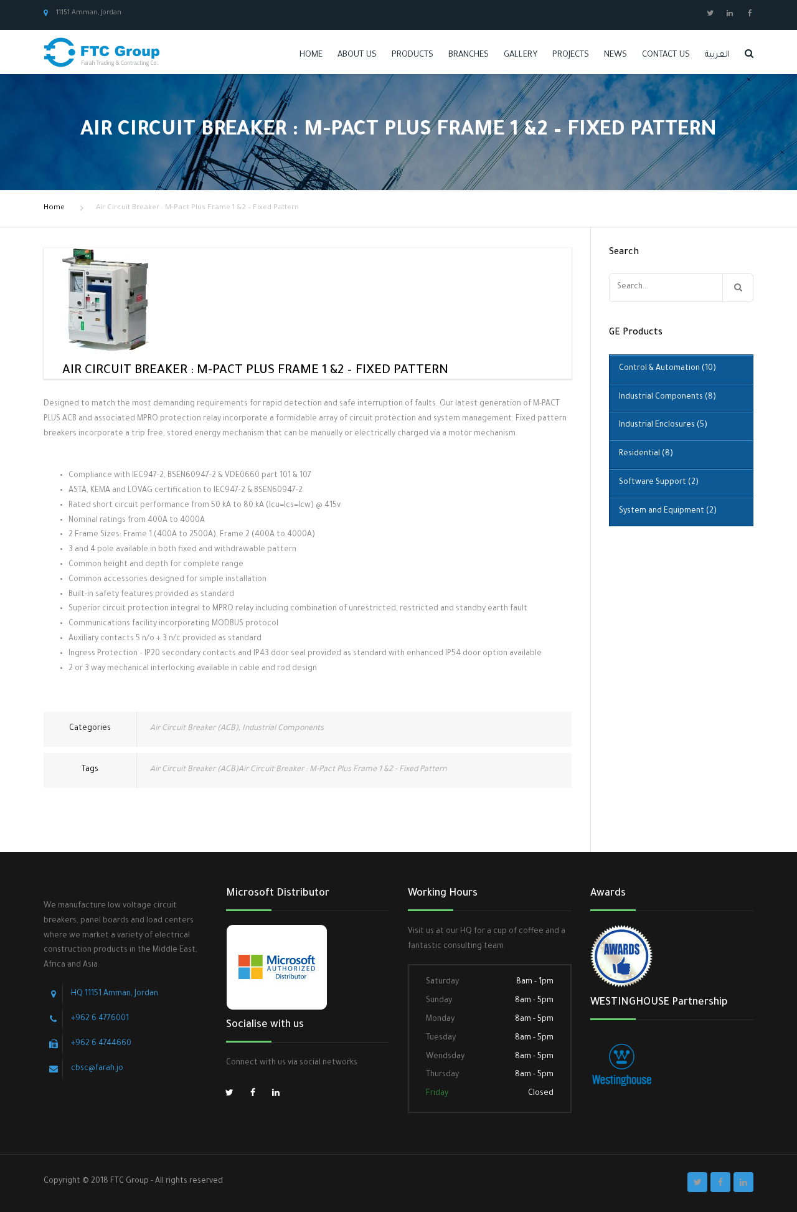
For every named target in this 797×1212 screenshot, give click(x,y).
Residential (646, 454)
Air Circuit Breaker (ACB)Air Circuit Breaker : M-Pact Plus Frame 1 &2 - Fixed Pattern (298, 769)
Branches (468, 55)
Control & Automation (667, 368)
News (615, 55)
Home (311, 55)
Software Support (659, 482)
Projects (570, 55)
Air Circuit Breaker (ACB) (194, 728)
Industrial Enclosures (663, 425)
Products (412, 55)
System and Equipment (668, 511)
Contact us (666, 55)
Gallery (520, 55)
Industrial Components (283, 728)
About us (357, 55)
